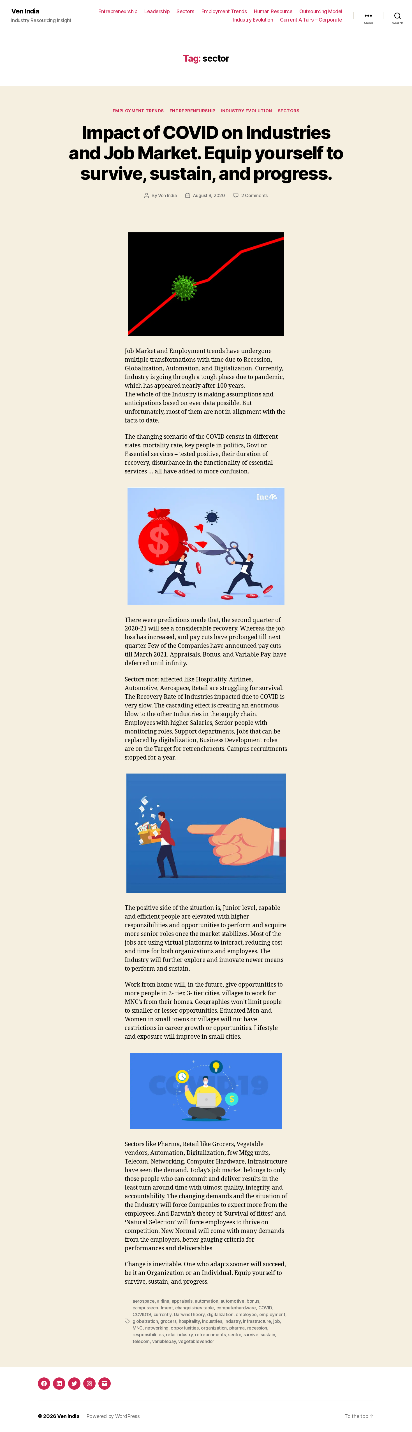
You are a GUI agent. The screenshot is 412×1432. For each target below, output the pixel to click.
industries (212, 1321)
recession (257, 1328)
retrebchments (210, 1334)
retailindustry (179, 1334)
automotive (232, 1301)
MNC (138, 1328)
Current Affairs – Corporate (311, 20)
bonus (253, 1301)
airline (163, 1301)
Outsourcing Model (320, 11)
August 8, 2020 (209, 195)
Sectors (186, 11)
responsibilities (148, 1334)
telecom (141, 1341)
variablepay (164, 1341)
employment (272, 1314)
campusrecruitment (153, 1307)
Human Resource (273, 11)
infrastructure (257, 1321)
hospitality (189, 1321)
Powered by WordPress (113, 1416)
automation (206, 1301)
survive (251, 1334)
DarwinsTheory (189, 1314)
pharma (237, 1328)
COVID (265, 1307)
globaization (145, 1321)
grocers (168, 1321)
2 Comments (254, 195)
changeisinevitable (194, 1307)
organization (214, 1328)
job (276, 1321)
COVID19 (142, 1314)
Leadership (157, 11)
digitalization (220, 1314)
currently (163, 1314)
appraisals (182, 1301)
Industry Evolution (253, 20)
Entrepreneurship (117, 11)
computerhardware (236, 1307)
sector (234, 1334)
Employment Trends (224, 11)
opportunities (185, 1328)
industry (232, 1321)
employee (246, 1314)
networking (156, 1328)
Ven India (25, 11)
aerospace (144, 1301)
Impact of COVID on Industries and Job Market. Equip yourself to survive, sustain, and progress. (206, 153)
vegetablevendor (196, 1341)
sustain (268, 1334)
